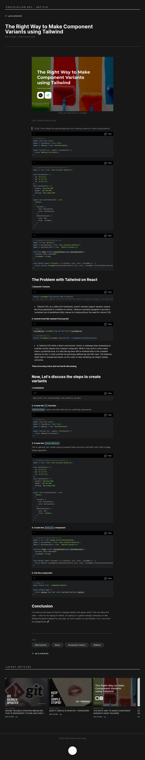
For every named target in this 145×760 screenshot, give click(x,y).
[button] (26, 698)
